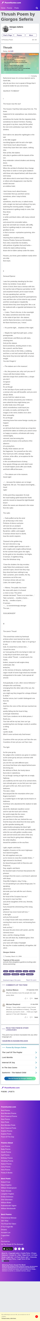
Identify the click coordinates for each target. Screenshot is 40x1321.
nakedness (15, 974)
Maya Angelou (6, 1185)
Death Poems (6, 1152)
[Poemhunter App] (8, 1248)
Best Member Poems (8, 1113)
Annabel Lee (5, 1232)
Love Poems (5, 1146)
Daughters (30, 974)
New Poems (5, 1119)
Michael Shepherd (13, 1004)
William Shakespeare (9, 1188)
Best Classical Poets (8, 1128)
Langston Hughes (7, 1194)
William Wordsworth (8, 1208)
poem (5, 971)
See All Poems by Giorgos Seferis (20, 1078)
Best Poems (5, 1110)
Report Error (26, 1255)
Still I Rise (4, 1221)
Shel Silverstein (7, 1200)
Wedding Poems (7, 1161)
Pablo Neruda (6, 1191)
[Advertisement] (20, 1301)
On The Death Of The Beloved (12, 1244)
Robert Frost (5, 1182)
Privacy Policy (11, 1259)
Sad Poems (5, 1155)
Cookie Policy (25, 1253)
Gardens (18, 971)
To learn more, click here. (9, 1318)
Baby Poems (5, 1149)
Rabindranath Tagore (8, 1205)
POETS (11, 1092)
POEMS (4, 1092)
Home (3, 8)
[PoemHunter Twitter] (19, 1249)
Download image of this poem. (12, 980)
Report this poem (31, 980)
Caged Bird (5, 1235)
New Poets (5, 1122)
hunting (32, 971)
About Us (4, 1253)
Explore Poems (6, 1131)
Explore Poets (6, 1134)
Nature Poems (6, 1164)
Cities (22, 974)
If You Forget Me (7, 1227)
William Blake (6, 1202)
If (1, 1238)
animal (25, 971)
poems (12, 971)
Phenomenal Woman (8, 1218)
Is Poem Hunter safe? (22, 1257)
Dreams (4, 1229)
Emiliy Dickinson (7, 1197)
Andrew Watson (12, 990)
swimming (7, 974)
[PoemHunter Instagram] (23, 1249)
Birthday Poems (7, 1158)
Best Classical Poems (9, 1116)
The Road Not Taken (8, 1224)
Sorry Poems (5, 1167)
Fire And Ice (5, 1241)
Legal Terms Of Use (24, 1259)
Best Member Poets (8, 1125)
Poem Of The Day (7, 1137)
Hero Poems (5, 1170)
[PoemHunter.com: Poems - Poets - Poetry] (11, 3)
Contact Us (13, 1255)
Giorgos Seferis (16, 27)
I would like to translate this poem (15, 1041)
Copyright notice (14, 1253)
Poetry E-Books (6, 1173)
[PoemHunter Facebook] (15, 1249)
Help (19, 1255)
